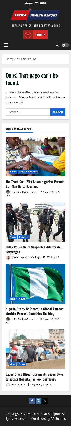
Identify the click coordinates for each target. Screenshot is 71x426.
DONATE (40, 34)
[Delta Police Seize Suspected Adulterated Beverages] (35, 222)
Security (24, 237)
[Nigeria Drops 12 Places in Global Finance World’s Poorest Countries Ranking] (35, 284)
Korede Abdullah (20, 257)
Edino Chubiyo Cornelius (24, 191)
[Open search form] (57, 45)
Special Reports (28, 171)
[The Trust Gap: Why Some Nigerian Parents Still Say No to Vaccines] (35, 156)
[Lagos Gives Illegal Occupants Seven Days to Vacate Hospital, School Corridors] (35, 349)
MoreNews (38, 419)
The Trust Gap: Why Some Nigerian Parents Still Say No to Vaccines (35, 184)
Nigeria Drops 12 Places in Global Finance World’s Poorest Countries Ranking (34, 311)
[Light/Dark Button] (65, 45)
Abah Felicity (18, 384)
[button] (6, 45)
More (12, 298)
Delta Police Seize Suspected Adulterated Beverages (34, 249)
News (13, 171)
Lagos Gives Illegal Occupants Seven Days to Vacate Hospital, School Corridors (34, 376)
